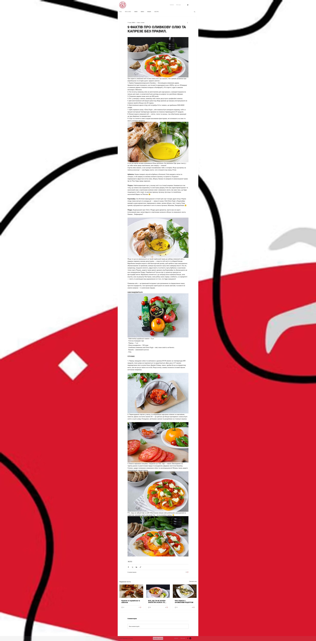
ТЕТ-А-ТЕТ (128, 11)
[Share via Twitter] (132, 567)
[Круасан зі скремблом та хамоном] (131, 591)
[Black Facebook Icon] (188, 5)
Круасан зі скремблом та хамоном (130, 601)
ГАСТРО (156, 11)
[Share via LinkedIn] (136, 567)
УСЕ (120, 11)
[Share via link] (140, 567)
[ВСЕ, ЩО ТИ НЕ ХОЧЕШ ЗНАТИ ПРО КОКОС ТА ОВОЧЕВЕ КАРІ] (158, 591)
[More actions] (187, 23)
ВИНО (142, 11)
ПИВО (136, 11)
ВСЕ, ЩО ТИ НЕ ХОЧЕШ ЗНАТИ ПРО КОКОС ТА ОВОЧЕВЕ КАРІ (156, 601)
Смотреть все (193, 581)
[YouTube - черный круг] (190, 638)
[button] (194, 11)
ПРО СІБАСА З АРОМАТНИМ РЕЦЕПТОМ (184, 601)
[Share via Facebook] (128, 567)
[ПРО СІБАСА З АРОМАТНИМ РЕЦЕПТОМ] (185, 591)
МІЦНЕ (149, 11)
